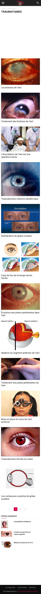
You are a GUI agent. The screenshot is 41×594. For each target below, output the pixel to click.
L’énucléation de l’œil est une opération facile (15, 155)
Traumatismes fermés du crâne (17, 459)
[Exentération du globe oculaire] (20, 218)
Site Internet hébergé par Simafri (28, 591)
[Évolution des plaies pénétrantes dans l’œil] (20, 296)
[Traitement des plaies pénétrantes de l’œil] (20, 369)
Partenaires (32, 587)
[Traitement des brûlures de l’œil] (20, 106)
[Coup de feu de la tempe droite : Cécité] (20, 257)
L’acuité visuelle (22, 587)
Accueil (3, 9)
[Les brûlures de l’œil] (20, 71)
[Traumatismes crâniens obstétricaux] (20, 179)
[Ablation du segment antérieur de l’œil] (20, 335)
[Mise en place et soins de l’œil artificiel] (20, 403)
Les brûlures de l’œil (11, 87)
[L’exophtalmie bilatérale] (4, 524)
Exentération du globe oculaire (16, 236)
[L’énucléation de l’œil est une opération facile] (20, 139)
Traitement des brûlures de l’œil (17, 121)
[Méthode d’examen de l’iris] (6, 545)
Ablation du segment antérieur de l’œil (20, 353)
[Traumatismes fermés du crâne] (20, 441)
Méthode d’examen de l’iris (23, 543)
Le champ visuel (10, 587)
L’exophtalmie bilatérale (22, 521)
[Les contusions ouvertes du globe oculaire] (20, 478)
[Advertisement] (20, 36)
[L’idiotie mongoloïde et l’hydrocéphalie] (6, 534)
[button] (38, 3)
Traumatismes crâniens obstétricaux (19, 198)
